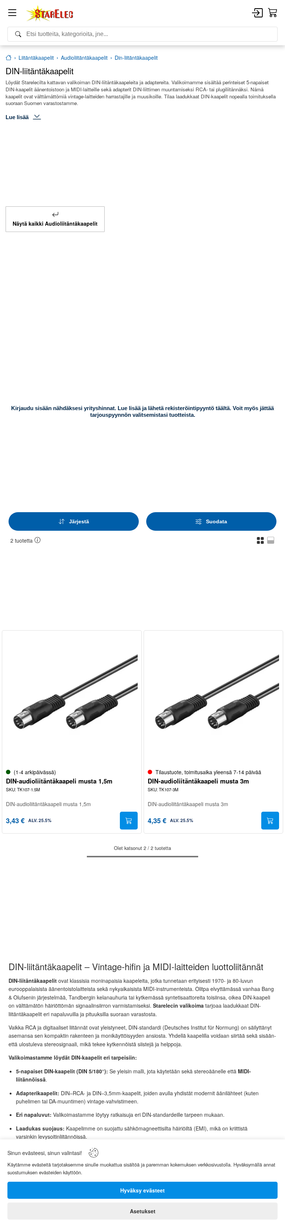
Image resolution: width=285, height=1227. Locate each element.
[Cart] (273, 13)
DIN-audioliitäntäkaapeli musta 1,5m (59, 781)
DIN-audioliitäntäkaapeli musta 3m (198, 781)
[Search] (142, 34)
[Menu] (12, 13)
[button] (260, 540)
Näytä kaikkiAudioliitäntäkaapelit (55, 223)
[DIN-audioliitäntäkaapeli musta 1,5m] (72, 700)
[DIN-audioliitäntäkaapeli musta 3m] (213, 700)
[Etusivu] (9, 57)
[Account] (257, 13)
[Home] (50, 13)
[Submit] (129, 821)
